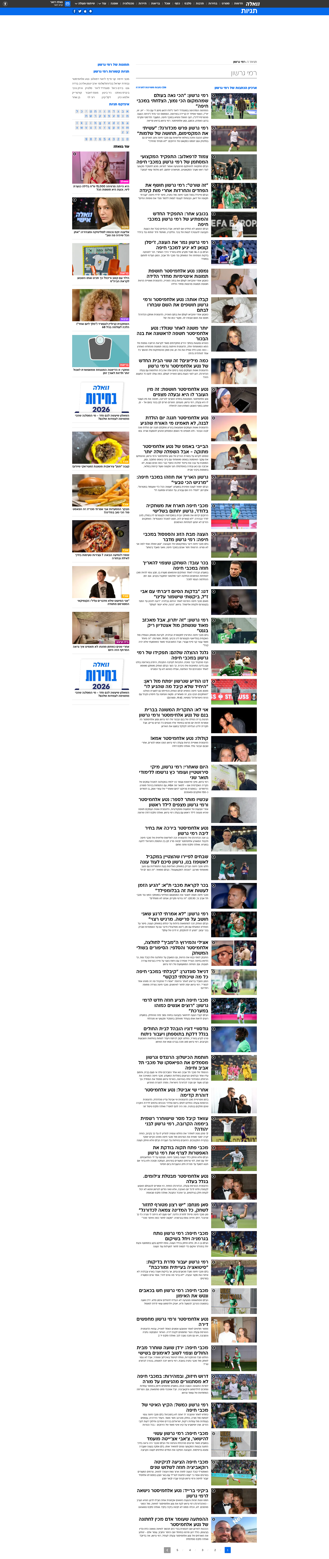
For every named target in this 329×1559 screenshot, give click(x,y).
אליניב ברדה (79, 83)
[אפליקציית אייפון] (85, 11)
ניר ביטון (106, 92)
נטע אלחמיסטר (80, 78)
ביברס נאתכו (122, 92)
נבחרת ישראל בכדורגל (117, 83)
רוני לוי (91, 97)
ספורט (226, 3)
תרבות (200, 3)
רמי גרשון (239, 62)
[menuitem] (236, 4)
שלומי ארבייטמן (95, 83)
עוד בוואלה (121, 146)
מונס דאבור (91, 92)
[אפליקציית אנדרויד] (90, 11)
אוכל (167, 3)
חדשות (238, 3)
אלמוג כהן (123, 97)
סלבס (187, 3)
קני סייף (111, 78)
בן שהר (76, 97)
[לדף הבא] (167, 1550)
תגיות (253, 62)
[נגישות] (5, 4)
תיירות (143, 3)
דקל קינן (106, 97)
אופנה (114, 3)
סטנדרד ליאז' (102, 88)
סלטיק (88, 88)
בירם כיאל (117, 88)
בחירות (212, 3)
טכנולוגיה (128, 3)
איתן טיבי (77, 88)
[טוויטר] (79, 11)
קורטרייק (77, 92)
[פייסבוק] (74, 11)
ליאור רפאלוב (98, 78)
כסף (177, 3)
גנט (127, 88)
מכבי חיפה (123, 78)
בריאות (155, 3)
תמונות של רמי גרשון (113, 64)
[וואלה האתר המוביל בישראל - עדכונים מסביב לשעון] (253, 4)
